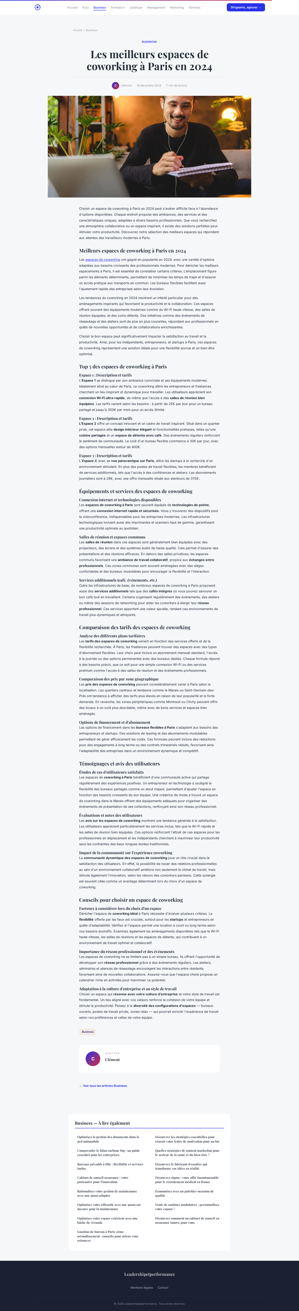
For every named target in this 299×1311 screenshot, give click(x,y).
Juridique (136, 7)
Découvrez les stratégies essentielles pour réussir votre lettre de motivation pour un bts (187, 1139)
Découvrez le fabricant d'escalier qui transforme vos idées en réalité (181, 1166)
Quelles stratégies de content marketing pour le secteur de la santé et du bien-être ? (187, 1152)
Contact (163, 1287)
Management (156, 7)
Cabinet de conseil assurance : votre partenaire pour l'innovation (102, 1180)
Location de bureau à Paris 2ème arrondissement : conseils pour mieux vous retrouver (107, 1236)
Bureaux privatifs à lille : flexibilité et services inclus (110, 1166)
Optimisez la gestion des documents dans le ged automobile (108, 1139)
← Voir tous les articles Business (103, 1086)
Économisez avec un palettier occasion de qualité (184, 1193)
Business (100, 7)
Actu (85, 7)
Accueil (72, 7)
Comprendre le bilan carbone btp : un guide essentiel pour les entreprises (108, 1152)
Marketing (177, 7)
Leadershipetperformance (149, 1274)
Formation (118, 7)
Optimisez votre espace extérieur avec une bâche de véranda (107, 1220)
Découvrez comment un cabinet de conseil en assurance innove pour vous (187, 1220)
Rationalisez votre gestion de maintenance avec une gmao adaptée (107, 1193)
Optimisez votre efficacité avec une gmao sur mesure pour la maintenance (109, 1207)
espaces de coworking (102, 260)
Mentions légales (142, 1287)
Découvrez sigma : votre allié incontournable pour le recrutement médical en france (187, 1180)
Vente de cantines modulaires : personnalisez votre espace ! (187, 1207)
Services (195, 7)
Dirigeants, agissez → (246, 7)
